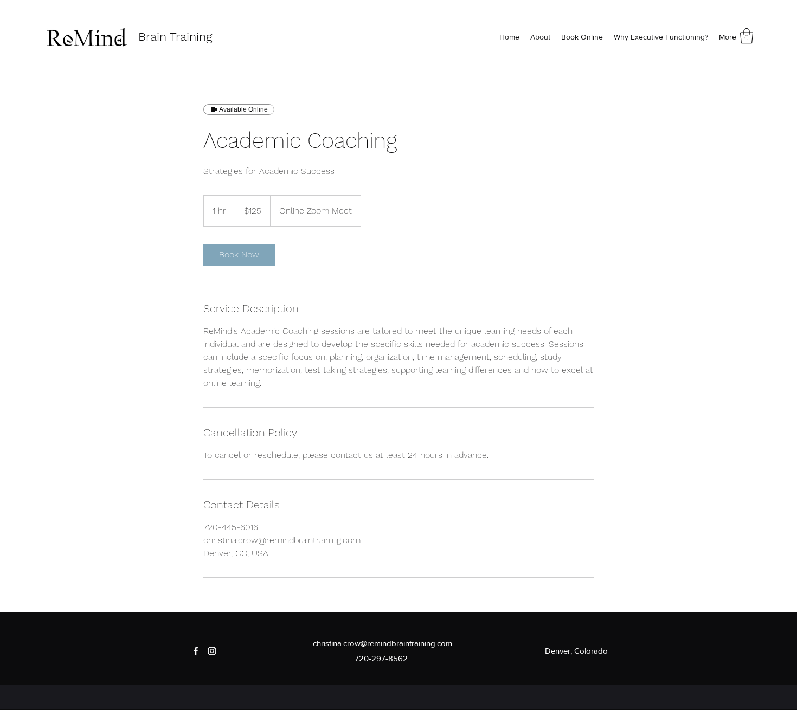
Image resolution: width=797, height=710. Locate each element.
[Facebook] (195, 651)
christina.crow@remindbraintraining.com (382, 643)
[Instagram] (212, 651)
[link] (239, 255)
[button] (746, 36)
